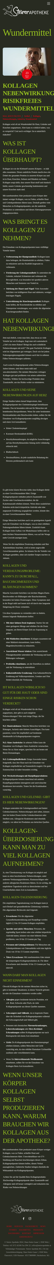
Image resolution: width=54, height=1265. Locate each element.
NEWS (42, 1226)
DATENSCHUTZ (26, 1237)
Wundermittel (31, 119)
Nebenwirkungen (9, 119)
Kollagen (36, 116)
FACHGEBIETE (31, 1226)
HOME (9, 1226)
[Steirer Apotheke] (26, 15)
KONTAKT (26, 1233)
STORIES (13, 1230)
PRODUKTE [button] (38, 1230)
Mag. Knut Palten (12, 116)
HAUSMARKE (14, 1233)
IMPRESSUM (38, 1233)
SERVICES (18, 1226)
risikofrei (21, 119)
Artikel (27, 116)
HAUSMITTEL (25, 1230)
